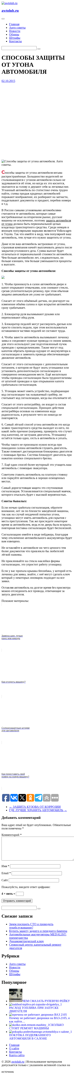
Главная (14, 24)
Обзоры (14, 34)
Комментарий (12, 834)
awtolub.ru (10, 11)
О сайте (14, 1048)
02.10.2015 (8, 80)
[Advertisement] (37, 120)
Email (6, 873)
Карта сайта (16, 1055)
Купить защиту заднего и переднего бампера (38, 931)
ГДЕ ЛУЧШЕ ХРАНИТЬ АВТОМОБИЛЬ (38, 810)
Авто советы (17, 27)
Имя (5, 866)
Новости (14, 31)
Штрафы (14, 37)
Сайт (5, 880)
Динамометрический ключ (26, 941)
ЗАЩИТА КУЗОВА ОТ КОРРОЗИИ (35, 806)
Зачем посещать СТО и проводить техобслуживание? (31, 926)
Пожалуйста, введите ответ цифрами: (26, 887)
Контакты (15, 41)
